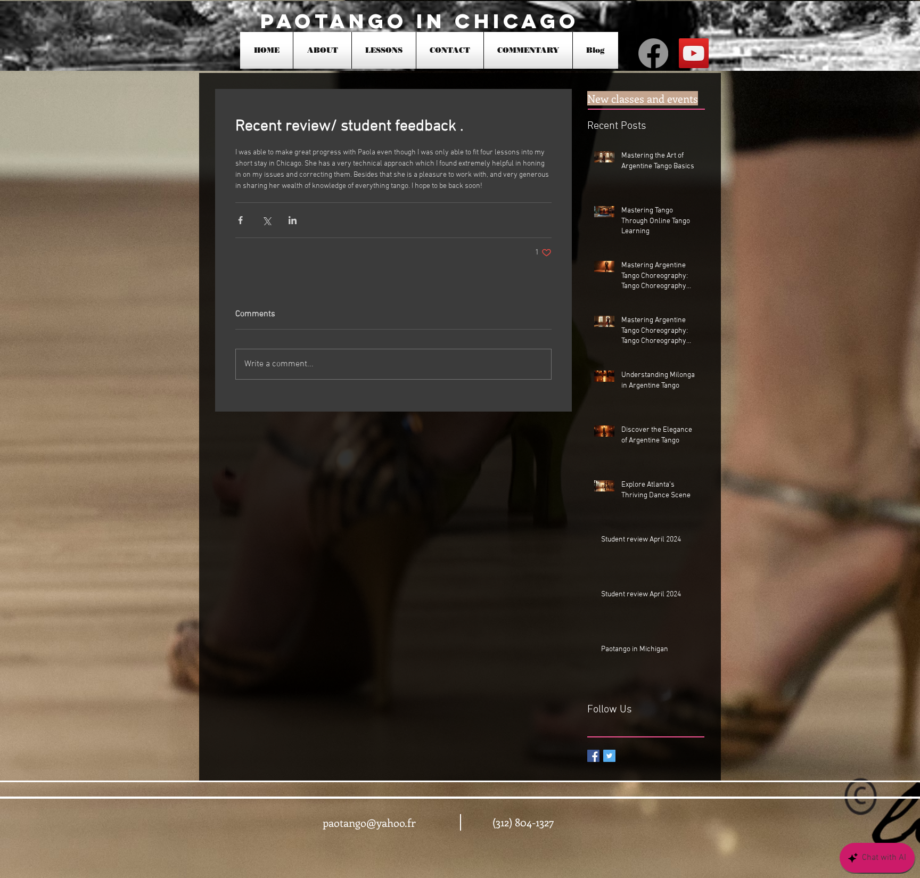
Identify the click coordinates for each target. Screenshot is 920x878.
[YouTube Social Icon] (694, 53)
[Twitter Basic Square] (609, 756)
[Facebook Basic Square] (593, 756)
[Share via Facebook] (240, 220)
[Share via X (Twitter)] (266, 220)
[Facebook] (653, 53)
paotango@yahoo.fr (369, 822)
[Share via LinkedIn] (293, 220)
